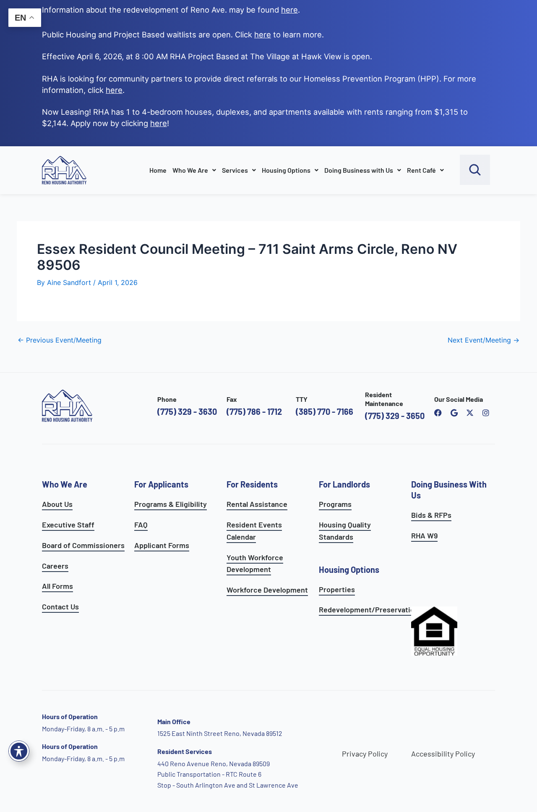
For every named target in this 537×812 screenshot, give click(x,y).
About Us (57, 504)
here (114, 90)
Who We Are (190, 170)
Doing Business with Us (358, 170)
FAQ (141, 524)
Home (158, 170)
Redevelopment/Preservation (369, 609)
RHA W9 (424, 535)
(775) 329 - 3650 (395, 416)
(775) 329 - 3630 (187, 411)
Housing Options (286, 170)
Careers (55, 565)
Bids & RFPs (431, 514)
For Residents (252, 484)
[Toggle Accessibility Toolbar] (19, 751)
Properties (337, 589)
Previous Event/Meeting (60, 340)
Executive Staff (68, 524)
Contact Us (60, 606)
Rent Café (421, 170)
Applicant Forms (161, 545)
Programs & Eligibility (170, 504)
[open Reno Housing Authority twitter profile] (470, 413)
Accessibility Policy (443, 753)
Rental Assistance (257, 504)
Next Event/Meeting (483, 340)
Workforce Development (267, 589)
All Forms (57, 586)
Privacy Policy (365, 753)
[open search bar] (475, 170)
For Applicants (161, 484)
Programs (335, 504)
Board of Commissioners (83, 545)
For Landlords (344, 484)
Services (235, 170)
